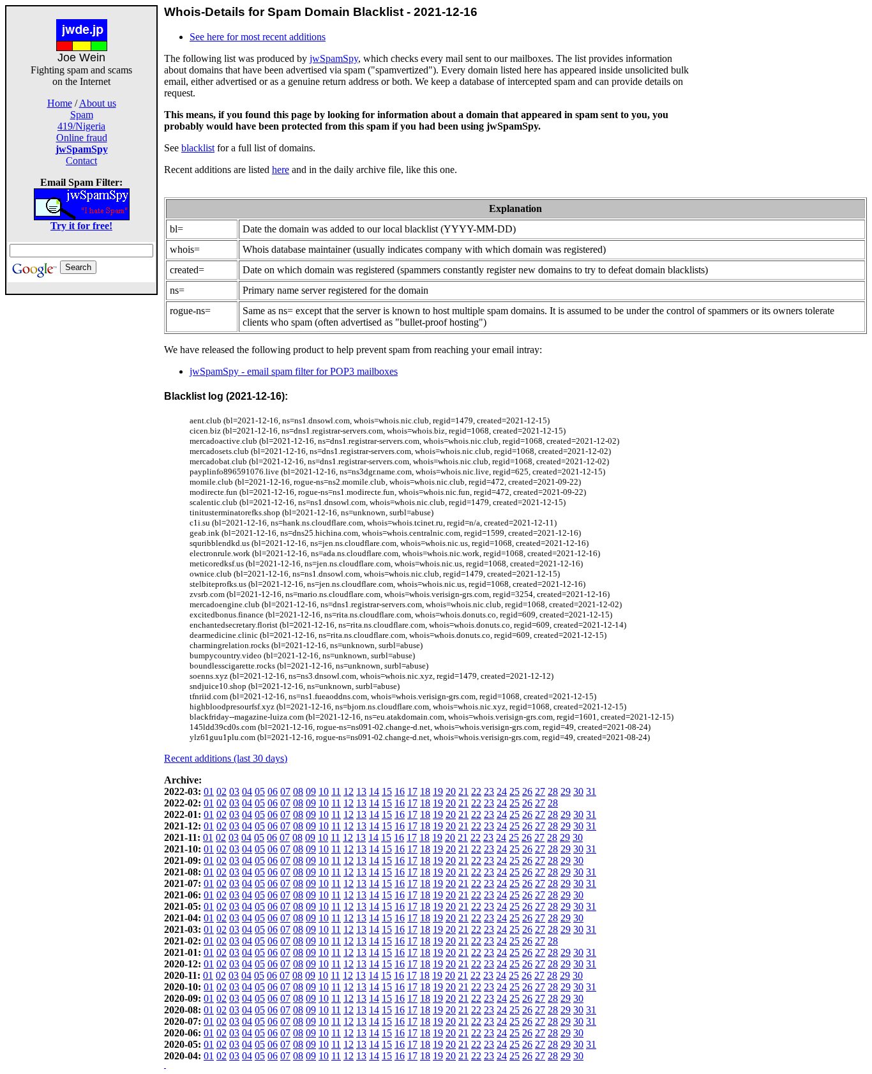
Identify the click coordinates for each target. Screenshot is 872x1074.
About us (97, 103)
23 (489, 791)
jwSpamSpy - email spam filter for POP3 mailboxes (294, 371)
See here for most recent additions (258, 36)
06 (272, 791)
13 (361, 791)
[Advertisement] (82, 486)
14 (374, 791)
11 (336, 791)
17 (412, 791)
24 (502, 791)
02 (221, 791)
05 (260, 791)
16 (400, 791)
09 (311, 791)
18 (425, 791)
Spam (81, 114)
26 (527, 791)
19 (438, 791)
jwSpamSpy (334, 58)
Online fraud (81, 137)
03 (234, 791)
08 (298, 791)
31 (591, 791)
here (280, 169)
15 (387, 791)
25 (514, 791)
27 (540, 791)
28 (553, 791)
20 (451, 791)
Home (59, 103)
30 (578, 791)
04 (247, 791)
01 (209, 791)
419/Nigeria (81, 126)
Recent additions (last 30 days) (225, 758)
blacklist (197, 147)
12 (348, 791)
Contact (81, 160)
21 (463, 791)
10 (324, 791)
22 (476, 791)
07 (285, 791)
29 (565, 791)
